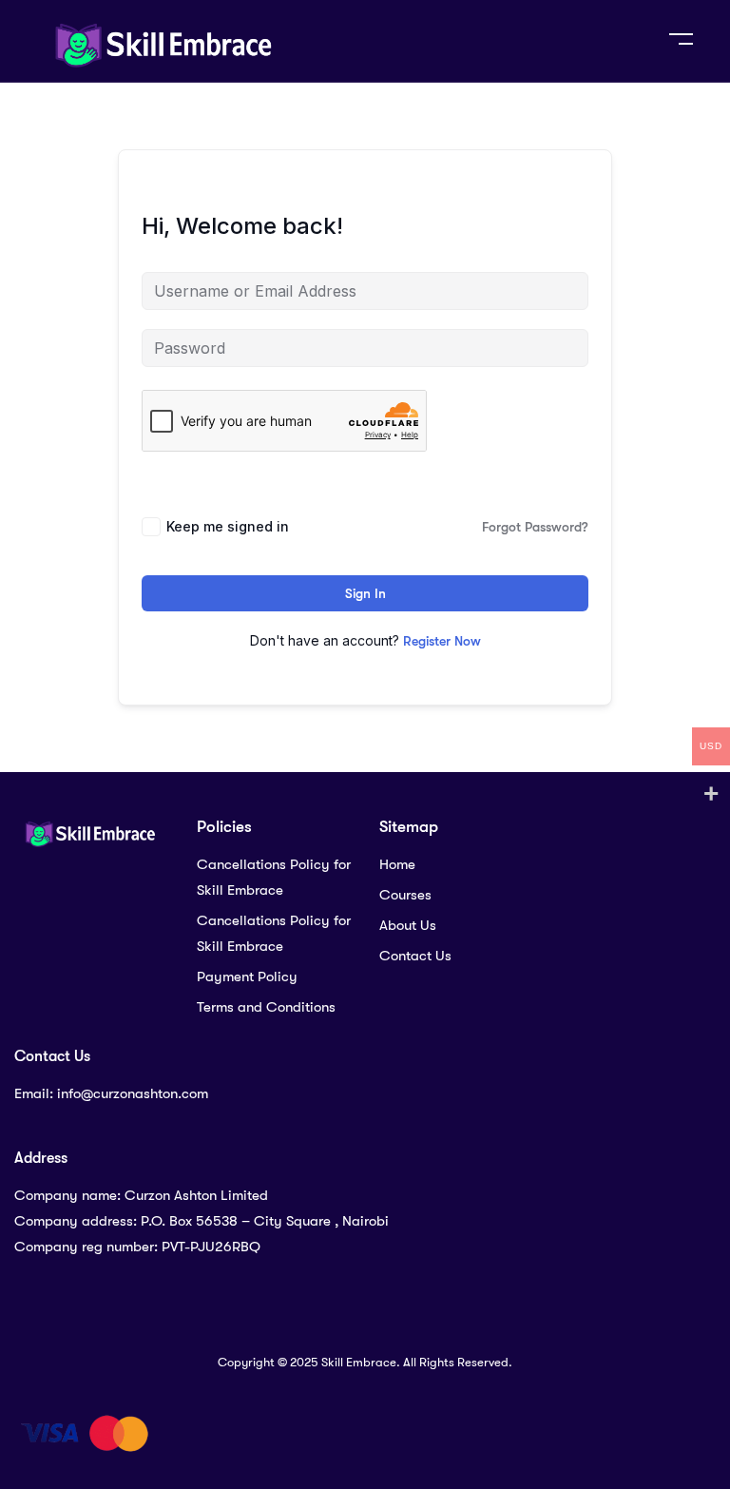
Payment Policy (247, 976)
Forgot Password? (535, 526)
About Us (407, 925)
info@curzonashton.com (132, 1093)
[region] (365, 1401)
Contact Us (415, 955)
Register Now (442, 640)
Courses (405, 894)
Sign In (365, 593)
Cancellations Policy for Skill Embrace (274, 877)
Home (397, 864)
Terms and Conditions (266, 1006)
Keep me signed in (227, 526)
